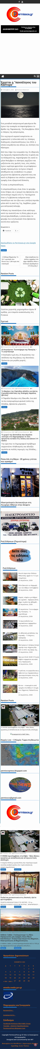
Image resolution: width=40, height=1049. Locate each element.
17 (33, 975)
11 (6, 975)
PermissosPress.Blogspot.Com (14, 1028)
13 (15, 975)
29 (24, 981)
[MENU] (38, 76)
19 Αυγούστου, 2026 (8, 388)
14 (19, 975)
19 (10, 978)
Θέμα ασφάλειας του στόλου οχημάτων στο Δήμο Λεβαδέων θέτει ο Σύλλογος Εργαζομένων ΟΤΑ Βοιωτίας (30, 261)
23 (29, 978)
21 (19, 978)
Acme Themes (24, 1046)
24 (33, 978)
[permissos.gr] (2, 76)
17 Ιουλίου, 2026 (6, 853)
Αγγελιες (3, 869)
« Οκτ (5, 981)
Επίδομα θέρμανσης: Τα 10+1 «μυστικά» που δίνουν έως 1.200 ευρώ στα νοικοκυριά (10, 260)
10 (33, 972)
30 (29, 981)
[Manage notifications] (35, 1044)
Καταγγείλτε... (8, 1010)
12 (10, 975)
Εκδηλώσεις (18, 869)
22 (24, 978)
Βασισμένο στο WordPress (11, 1043)
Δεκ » (10, 981)
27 (15, 981)
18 (6, 978)
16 (29, 975)
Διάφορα (3, 250)
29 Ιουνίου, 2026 (6, 932)
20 (15, 978)
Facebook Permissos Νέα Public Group (16, 1023)
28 (19, 981)
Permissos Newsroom (23, 90)
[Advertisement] (20, 54)
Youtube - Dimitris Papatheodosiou (15, 1026)
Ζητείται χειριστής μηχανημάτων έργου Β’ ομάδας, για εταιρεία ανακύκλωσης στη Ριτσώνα (18, 312)
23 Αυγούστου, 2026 (8, 347)
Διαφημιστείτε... (9, 1015)
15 (24, 975)
